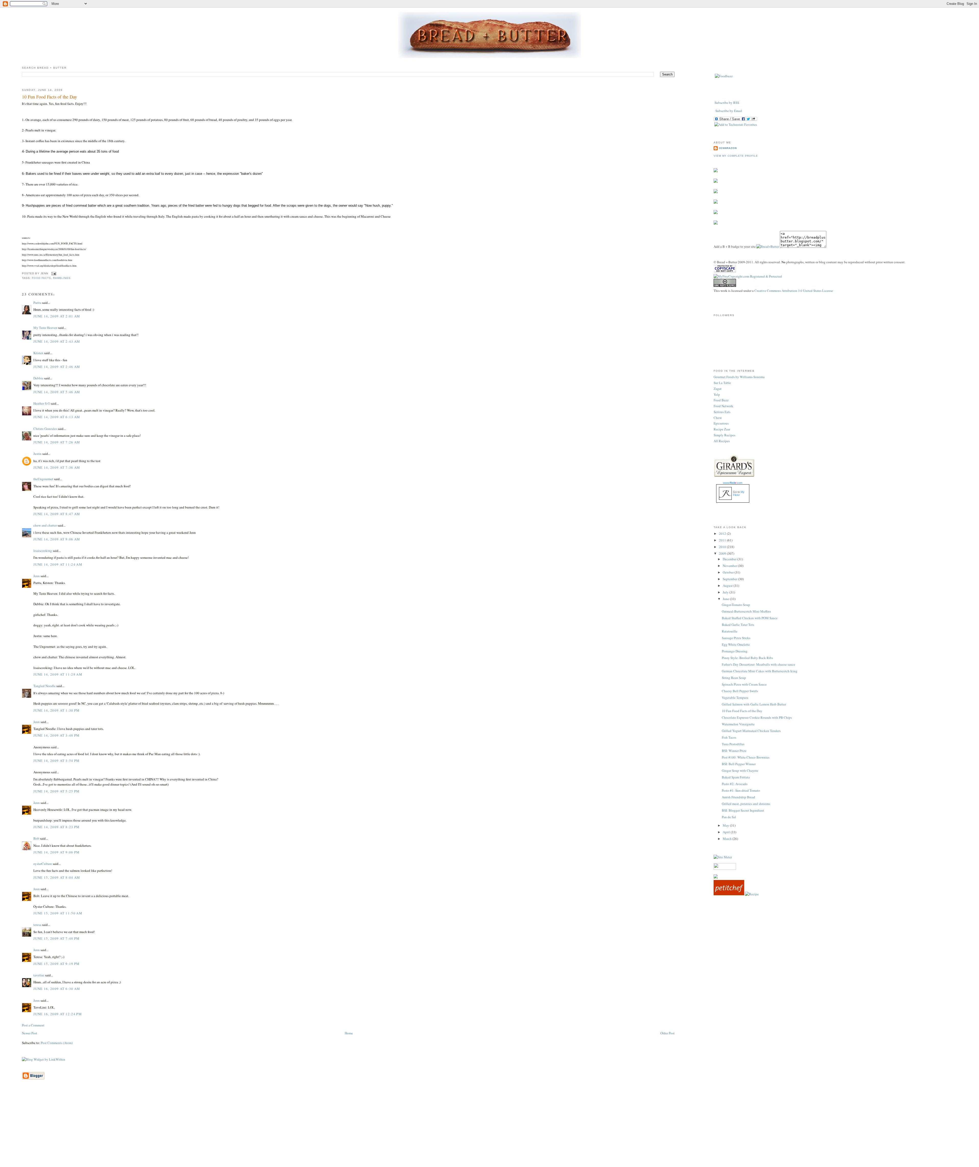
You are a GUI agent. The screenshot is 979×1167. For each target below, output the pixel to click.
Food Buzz (721, 400)
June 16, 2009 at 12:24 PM (57, 1014)
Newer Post (29, 1033)
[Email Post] (53, 273)
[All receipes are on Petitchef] (729, 894)
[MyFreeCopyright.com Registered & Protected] (748, 276)
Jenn (36, 576)
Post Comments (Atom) (57, 1042)
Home (349, 1033)
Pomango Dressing (735, 651)
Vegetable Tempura (735, 697)
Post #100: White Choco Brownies (745, 757)
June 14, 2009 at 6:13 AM (56, 417)
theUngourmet (43, 479)
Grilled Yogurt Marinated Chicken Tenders (751, 730)
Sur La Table (722, 382)
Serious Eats (722, 411)
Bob (36, 838)
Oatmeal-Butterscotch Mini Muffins (746, 611)
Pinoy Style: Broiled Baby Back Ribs (747, 657)
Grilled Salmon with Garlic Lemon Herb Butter (754, 704)
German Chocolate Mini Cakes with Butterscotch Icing (759, 671)
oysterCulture (42, 863)
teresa (37, 924)
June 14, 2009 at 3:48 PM (56, 735)
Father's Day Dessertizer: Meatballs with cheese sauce (758, 664)
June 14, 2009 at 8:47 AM (56, 514)
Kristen (38, 353)
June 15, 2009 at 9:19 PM (56, 963)
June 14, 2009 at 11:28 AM (57, 674)
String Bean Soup (734, 677)
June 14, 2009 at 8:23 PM (56, 827)
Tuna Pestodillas (733, 744)
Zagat (718, 388)
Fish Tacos (729, 737)
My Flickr (738, 493)
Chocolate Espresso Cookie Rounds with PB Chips (757, 717)
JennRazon (728, 148)
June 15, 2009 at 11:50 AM (57, 913)
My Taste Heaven (45, 327)
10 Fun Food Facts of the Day (49, 97)
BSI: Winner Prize (734, 750)
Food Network (723, 406)
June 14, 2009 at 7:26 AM (56, 442)
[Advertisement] (489, 1131)
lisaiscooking (42, 550)
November (730, 565)
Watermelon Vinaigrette (738, 724)
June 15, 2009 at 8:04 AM (56, 877)
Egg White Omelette (736, 644)
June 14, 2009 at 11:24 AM (57, 564)
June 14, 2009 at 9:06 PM (56, 852)
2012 (723, 533)
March (727, 838)
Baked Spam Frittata (736, 777)
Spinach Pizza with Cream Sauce (744, 684)
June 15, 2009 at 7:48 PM (56, 938)
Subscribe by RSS (727, 102)
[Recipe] (752, 894)
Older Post (667, 1033)
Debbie (38, 378)
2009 (723, 553)
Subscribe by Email (728, 110)
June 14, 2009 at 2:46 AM (56, 366)
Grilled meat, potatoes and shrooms (746, 803)
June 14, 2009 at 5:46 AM (56, 392)
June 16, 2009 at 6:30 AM (56, 988)
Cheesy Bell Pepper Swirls (740, 691)
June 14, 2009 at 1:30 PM (56, 710)
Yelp (717, 394)
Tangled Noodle (44, 686)
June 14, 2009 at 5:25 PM (56, 791)
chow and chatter (45, 525)
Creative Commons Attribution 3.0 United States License (793, 290)
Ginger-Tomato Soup (736, 604)
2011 (723, 540)
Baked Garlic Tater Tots (738, 624)
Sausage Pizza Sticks (736, 638)
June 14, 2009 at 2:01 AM (56, 316)
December (730, 559)
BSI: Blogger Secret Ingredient (743, 810)
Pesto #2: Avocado (735, 783)
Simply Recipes (724, 435)
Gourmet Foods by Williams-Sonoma (739, 377)
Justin (37, 453)
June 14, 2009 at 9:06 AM (56, 539)
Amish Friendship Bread (738, 797)
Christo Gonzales (45, 428)
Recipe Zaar (722, 429)
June (726, 599)
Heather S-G (41, 403)
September (730, 579)
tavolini (38, 975)
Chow (718, 417)
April (727, 832)
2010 (723, 546)
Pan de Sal (729, 817)
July (726, 592)
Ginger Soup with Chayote (740, 770)
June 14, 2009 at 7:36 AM (56, 467)
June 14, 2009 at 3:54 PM (56, 760)
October (729, 572)
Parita (37, 302)
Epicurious (721, 423)
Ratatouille (729, 631)
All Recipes (722, 441)
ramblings (62, 278)
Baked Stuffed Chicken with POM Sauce (750, 618)
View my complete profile (736, 155)
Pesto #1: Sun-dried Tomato (741, 790)
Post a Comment (33, 1025)
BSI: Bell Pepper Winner (739, 764)
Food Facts (41, 278)
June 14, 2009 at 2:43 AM (56, 341)
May (726, 825)
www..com (732, 482)
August (728, 585)
